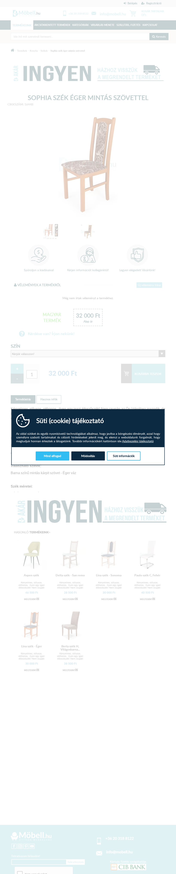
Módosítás (88, 456)
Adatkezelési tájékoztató (138, 441)
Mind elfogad (52, 456)
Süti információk (124, 456)
